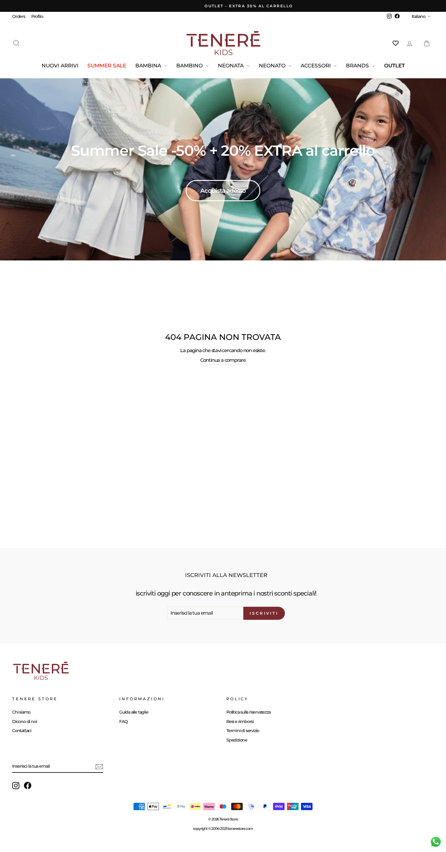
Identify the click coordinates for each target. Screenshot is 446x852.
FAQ (123, 721)
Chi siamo (21, 712)
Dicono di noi (24, 721)
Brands (358, 66)
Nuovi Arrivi (60, 66)
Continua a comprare (223, 360)
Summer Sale (106, 66)
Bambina (149, 66)
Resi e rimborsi (240, 721)
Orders (18, 16)
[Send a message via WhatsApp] (436, 842)
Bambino (190, 66)
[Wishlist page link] (396, 43)
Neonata (231, 66)
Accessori (316, 66)
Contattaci (21, 730)
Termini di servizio (242, 730)
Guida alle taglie (133, 712)
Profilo (37, 16)
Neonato (273, 66)
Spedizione (236, 740)
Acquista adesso (223, 192)
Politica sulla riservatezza (248, 712)
